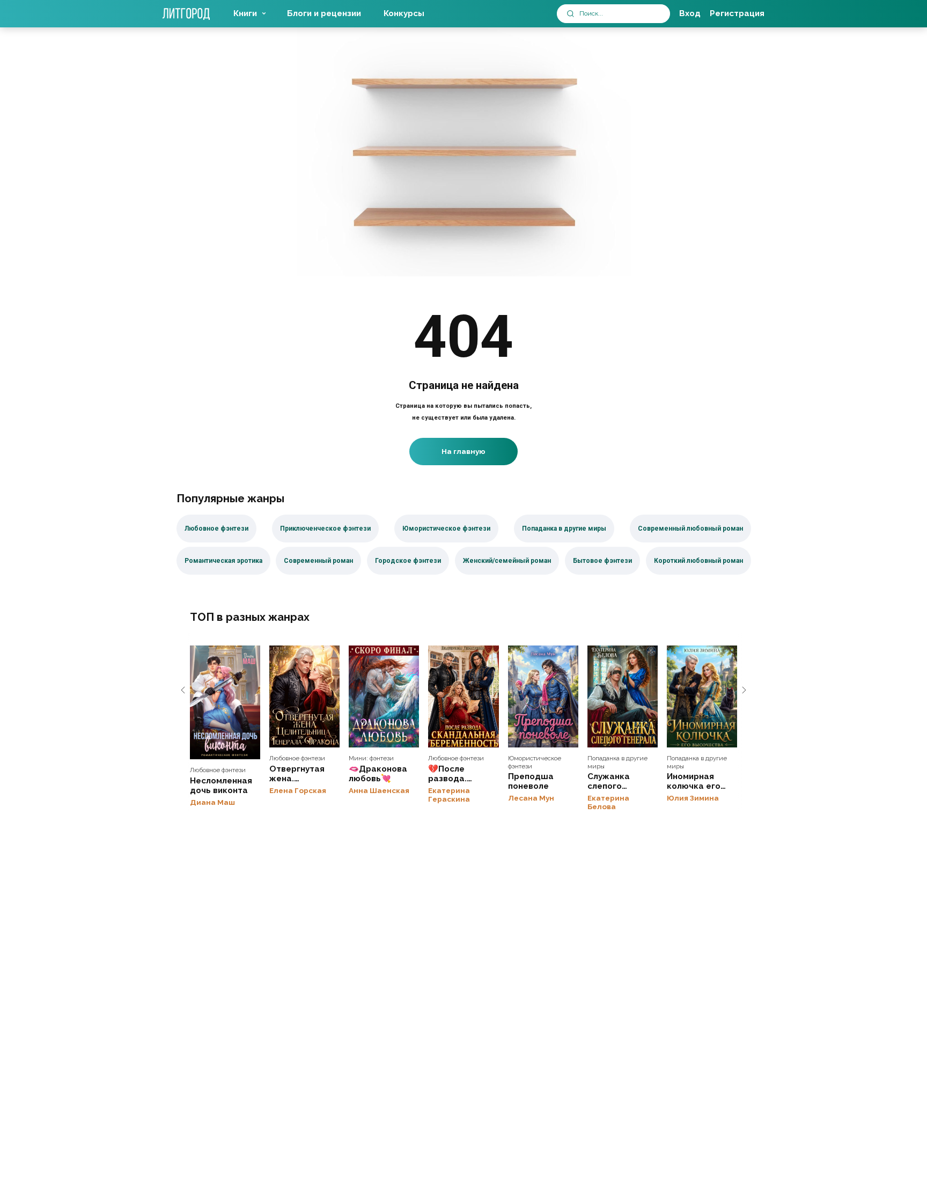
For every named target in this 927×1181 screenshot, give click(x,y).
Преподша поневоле (543, 696)
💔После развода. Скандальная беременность (463, 696)
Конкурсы (404, 13)
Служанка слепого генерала (622, 696)
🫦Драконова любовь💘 (384, 696)
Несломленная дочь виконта (225, 702)
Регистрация (737, 13)
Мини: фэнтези (371, 758)
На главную (463, 451)
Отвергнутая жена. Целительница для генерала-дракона (304, 696)
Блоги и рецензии (324, 13)
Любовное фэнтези (218, 770)
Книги (245, 13)
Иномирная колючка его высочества (702, 696)
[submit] (570, 14)
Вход (690, 13)
